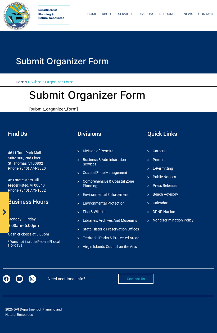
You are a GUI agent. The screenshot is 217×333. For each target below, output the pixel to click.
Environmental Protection (104, 203)
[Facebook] (6, 279)
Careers (159, 151)
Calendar (160, 203)
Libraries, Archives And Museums (110, 220)
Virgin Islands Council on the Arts (110, 246)
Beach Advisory (165, 194)
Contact (206, 14)
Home (92, 14)
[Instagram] (32, 279)
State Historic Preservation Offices (111, 229)
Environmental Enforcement (106, 194)
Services (125, 14)
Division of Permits (98, 151)
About (107, 14)
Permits (159, 160)
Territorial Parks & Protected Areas (111, 238)
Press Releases (165, 185)
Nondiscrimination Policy (173, 220)
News (188, 14)
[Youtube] (19, 279)
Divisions (146, 14)
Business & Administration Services (104, 162)
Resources (169, 14)
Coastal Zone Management (105, 172)
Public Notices (164, 177)
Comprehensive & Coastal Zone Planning (108, 183)
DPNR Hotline (164, 212)
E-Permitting (163, 168)
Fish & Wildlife (94, 212)
